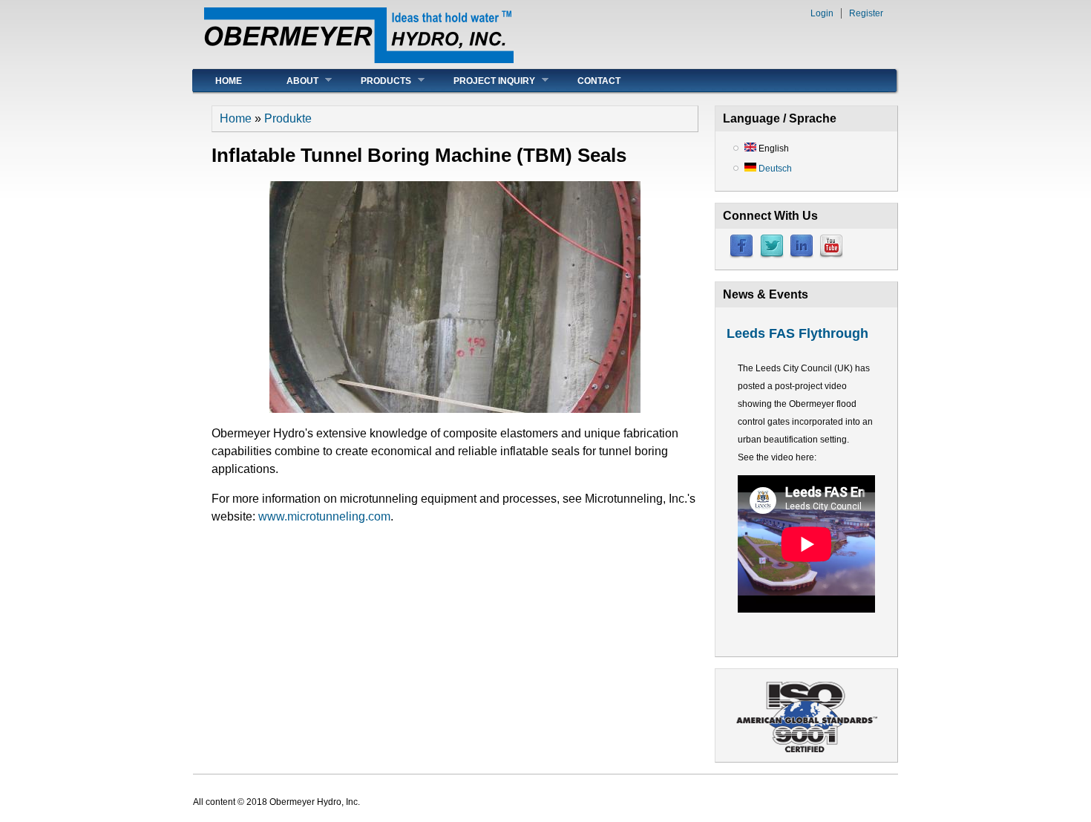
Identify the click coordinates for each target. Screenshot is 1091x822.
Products (374, 80)
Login (821, 13)
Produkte (288, 118)
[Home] (359, 59)
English (772, 148)
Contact (598, 81)
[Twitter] (772, 255)
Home (228, 81)
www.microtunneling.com (324, 516)
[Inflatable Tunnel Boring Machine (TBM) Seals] (454, 408)
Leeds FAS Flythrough (797, 333)
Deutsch (774, 168)
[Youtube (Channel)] (831, 255)
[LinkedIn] (801, 255)
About (291, 80)
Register (866, 13)
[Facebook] (741, 255)
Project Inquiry (483, 80)
